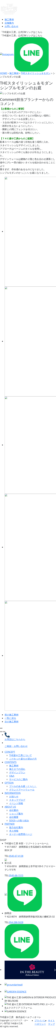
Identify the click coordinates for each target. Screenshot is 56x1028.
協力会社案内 (16, 827)
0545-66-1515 (16, 875)
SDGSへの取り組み (19, 820)
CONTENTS (11, 762)
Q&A (11, 775)
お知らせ (13, 796)
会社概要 (13, 817)
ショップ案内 (16, 813)
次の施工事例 (11, 721)
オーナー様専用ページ (20, 834)
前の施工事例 (11, 714)
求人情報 (13, 830)
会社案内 (13, 810)
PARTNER (10, 824)
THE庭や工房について (20, 755)
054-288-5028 (16, 922)
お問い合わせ (11, 26)
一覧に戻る (10, 718)
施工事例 (9, 19)
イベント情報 (16, 803)
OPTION (9, 782)
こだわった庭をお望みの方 (23, 758)
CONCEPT (10, 751)
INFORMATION (13, 793)
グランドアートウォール (21, 789)
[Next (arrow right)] (4, 731)
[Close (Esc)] (1, 728)
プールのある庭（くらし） (23, 786)
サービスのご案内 (18, 779)
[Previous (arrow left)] (1, 731)
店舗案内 (9, 22)
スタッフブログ (17, 799)
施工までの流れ (17, 769)
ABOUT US (10, 806)
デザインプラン (17, 772)
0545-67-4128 (16, 856)
